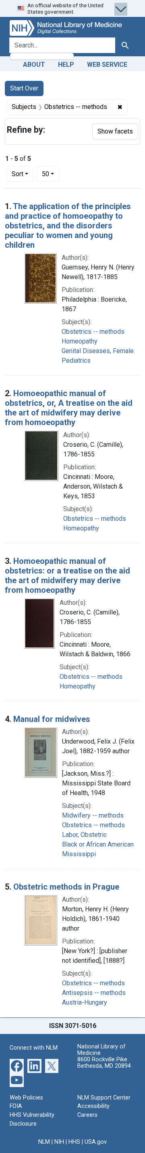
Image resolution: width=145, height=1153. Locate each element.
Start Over (24, 88)
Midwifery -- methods (93, 815)
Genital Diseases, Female (98, 351)
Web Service (107, 64)
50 (50, 174)
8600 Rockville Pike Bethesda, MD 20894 (104, 1062)
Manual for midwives (51, 719)
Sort (17, 174)
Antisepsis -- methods (94, 993)
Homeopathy (79, 341)
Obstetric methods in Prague (66, 887)
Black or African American (98, 844)
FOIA (16, 1106)
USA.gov (96, 1142)
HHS (74, 1142)
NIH (59, 1142)
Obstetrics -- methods (93, 331)
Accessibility (93, 1106)
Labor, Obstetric (84, 835)
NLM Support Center (103, 1097)
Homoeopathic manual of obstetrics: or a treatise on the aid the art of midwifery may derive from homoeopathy (67, 575)
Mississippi (79, 854)
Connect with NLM (34, 1047)
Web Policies (26, 1097)
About (34, 64)
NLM (44, 1142)
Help (66, 64)
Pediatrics (76, 360)
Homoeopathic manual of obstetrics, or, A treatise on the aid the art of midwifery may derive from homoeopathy (69, 407)
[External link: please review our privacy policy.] (17, 1065)
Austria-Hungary (84, 1002)
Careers (87, 1115)
